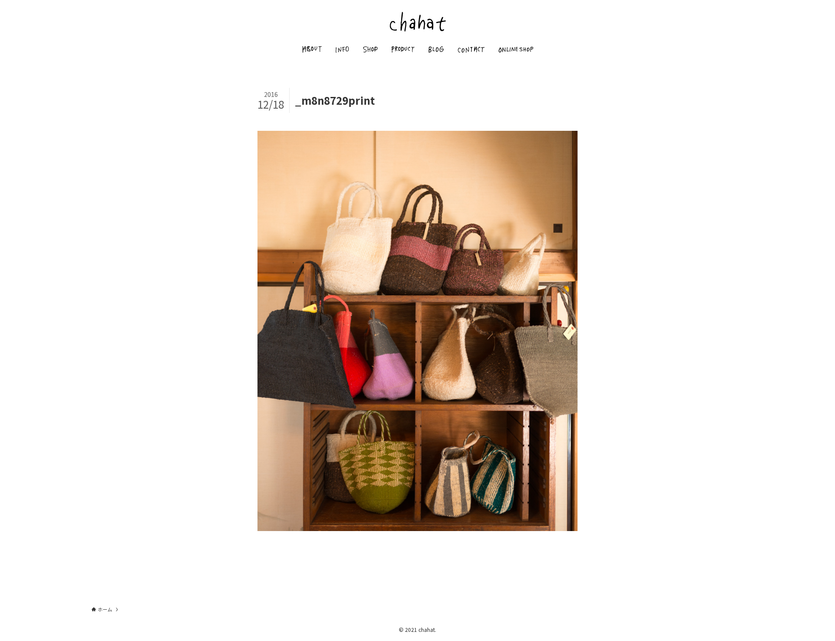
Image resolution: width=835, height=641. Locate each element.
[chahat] (417, 21)
